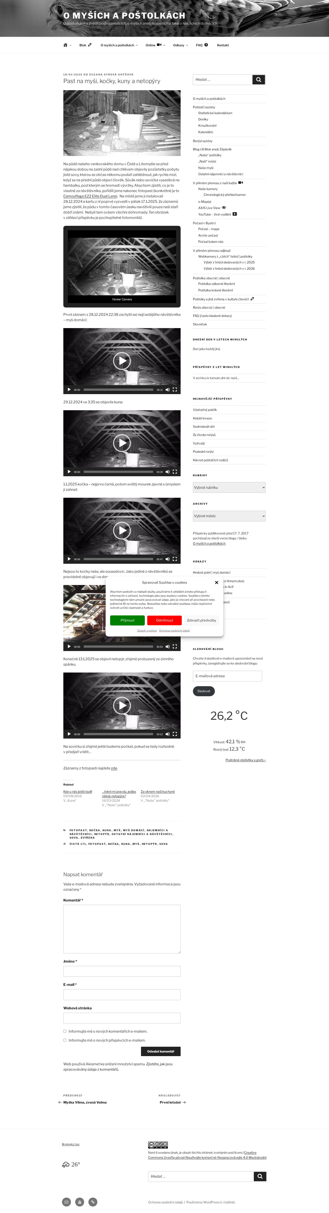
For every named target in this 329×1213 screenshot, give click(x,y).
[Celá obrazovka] (175, 389)
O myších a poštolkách (124, 16)
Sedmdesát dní (203, 426)
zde (114, 768)
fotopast (97, 844)
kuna (125, 844)
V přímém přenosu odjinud (211, 250)
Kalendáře (205, 132)
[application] (122, 361)
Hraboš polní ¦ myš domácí (211, 572)
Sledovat (203, 691)
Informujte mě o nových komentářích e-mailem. (108, 1031)
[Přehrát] (69, 389)
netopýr (149, 844)
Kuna (107, 830)
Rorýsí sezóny (202, 141)
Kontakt (223, 45)
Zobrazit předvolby (201, 620)
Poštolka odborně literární (216, 284)
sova (163, 844)
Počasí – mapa (208, 229)
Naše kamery (208, 189)
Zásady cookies (147, 630)
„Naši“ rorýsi (207, 161)
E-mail (70, 984)
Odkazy (178, 45)
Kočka (94, 830)
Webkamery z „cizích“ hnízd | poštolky (225, 256)
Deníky (203, 119)
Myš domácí (134, 830)
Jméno (70, 961)
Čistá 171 (78, 844)
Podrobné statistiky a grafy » (246, 760)
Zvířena (88, 837)
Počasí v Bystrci (204, 223)
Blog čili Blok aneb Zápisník (212, 149)
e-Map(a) (204, 201)
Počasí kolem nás (210, 241)
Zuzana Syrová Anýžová (111, 74)
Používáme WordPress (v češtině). (210, 1202)
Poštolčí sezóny (204, 107)
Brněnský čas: (71, 1144)
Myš (117, 830)
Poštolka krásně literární (215, 290)
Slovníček (200, 324)
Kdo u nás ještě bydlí (77, 791)
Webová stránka (77, 1008)
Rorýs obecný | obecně (209, 307)
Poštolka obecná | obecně (211, 278)
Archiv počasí (208, 235)
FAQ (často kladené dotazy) (212, 316)
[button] (216, 582)
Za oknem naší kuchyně (158, 791)
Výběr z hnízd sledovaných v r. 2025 (229, 262)
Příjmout (128, 620)
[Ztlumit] (167, 389)
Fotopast (78, 830)
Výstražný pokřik (205, 410)
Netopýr (102, 834)
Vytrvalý (199, 443)
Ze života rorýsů (204, 435)
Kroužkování (207, 125)
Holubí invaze (202, 418)
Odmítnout (164, 620)
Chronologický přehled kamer (225, 194)
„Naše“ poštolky (209, 155)
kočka (113, 844)
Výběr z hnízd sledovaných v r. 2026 (229, 268)
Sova (74, 837)
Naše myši (205, 168)
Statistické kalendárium (215, 113)
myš (136, 844)
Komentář (73, 900)
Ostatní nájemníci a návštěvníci (142, 834)
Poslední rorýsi (203, 451)
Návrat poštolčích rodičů (210, 460)
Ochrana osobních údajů (174, 630)
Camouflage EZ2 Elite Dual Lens (89, 196)
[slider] (118, 390)
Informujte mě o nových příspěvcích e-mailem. (107, 1040)
